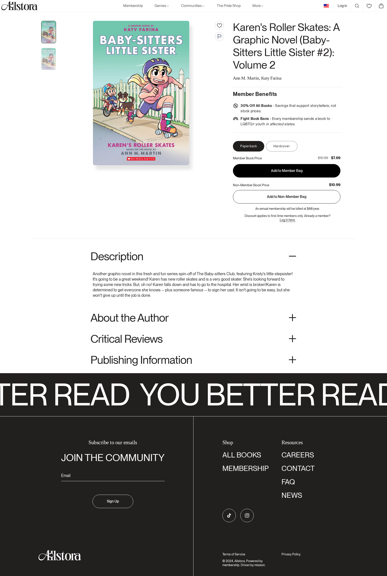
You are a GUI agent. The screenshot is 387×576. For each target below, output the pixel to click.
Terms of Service (233, 554)
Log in (342, 6)
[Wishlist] (369, 6)
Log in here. (288, 220)
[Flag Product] (219, 36)
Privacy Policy (291, 554)
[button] (162, 6)
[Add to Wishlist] (219, 25)
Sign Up (113, 501)
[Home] (19, 5)
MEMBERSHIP (245, 468)
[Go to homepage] (110, 555)
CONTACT (298, 468)
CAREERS (298, 454)
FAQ (288, 481)
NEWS (292, 495)
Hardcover (281, 146)
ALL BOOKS (241, 454)
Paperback (248, 146)
